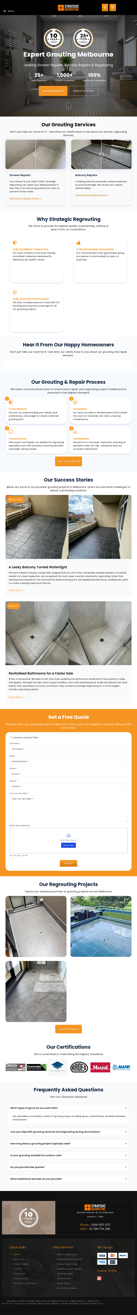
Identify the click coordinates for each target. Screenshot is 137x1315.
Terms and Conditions (25, 1283)
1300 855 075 (105, 7)
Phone (13, 768)
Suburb (13, 781)
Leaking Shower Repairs (69, 1269)
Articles (18, 1269)
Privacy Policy (21, 1278)
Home (17, 1254)
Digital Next (93, 1301)
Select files (68, 845)
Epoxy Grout (63, 1283)
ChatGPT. (55, 1303)
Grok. (101, 1303)
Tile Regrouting (65, 1273)
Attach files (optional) (19, 825)
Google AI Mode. (89, 1303)
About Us (18, 1259)
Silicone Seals (64, 1278)
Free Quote (112, 7)
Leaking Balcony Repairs (69, 1259)
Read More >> (17, 590)
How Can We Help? (19, 793)
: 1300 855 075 (99, 1225)
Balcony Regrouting (67, 1254)
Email (12, 756)
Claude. (64, 1303)
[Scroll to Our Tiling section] (68, 106)
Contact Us (19, 1273)
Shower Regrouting (67, 1264)
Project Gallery (21, 1264)
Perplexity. (74, 1303)
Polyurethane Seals (67, 1288)
